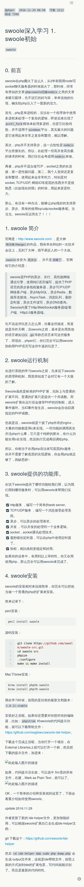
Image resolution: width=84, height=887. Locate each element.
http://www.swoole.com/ (35, 238)
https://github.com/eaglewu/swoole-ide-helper (38, 732)
